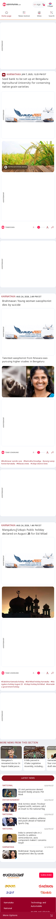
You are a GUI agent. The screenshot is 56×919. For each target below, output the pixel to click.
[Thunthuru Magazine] (46, 892)
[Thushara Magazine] (10, 892)
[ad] (29, 115)
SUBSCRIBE (46, 875)
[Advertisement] (28, 46)
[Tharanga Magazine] (10, 886)
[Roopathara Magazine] (46, 886)
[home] (12, 4)
